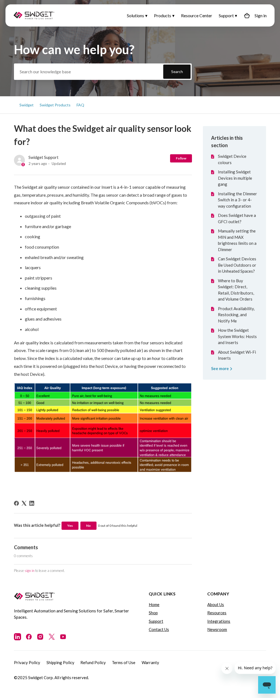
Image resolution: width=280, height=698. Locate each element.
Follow (181, 158)
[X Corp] (24, 503)
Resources (216, 612)
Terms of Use (123, 662)
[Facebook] (16, 503)
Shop (153, 612)
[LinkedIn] (31, 503)
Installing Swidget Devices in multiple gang (235, 178)
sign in (29, 570)
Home (154, 604)
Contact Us (159, 629)
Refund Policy (93, 662)
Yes (70, 526)
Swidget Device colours (232, 159)
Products (162, 15)
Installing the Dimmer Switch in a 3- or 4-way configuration (237, 199)
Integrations (218, 621)
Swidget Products (55, 105)
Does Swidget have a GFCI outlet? (237, 218)
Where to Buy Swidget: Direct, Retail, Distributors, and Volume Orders (236, 290)
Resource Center (196, 15)
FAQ (80, 105)
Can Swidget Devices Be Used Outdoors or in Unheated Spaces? (237, 265)
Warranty (150, 662)
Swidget (26, 105)
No (88, 526)
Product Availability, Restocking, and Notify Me (236, 314)
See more (220, 368)
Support (226, 15)
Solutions (135, 15)
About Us (215, 604)
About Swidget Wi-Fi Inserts (237, 355)
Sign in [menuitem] (261, 15)
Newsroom (217, 629)
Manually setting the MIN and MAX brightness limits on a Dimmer (237, 240)
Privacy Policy (27, 662)
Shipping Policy (60, 662)
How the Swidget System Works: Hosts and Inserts (237, 336)
